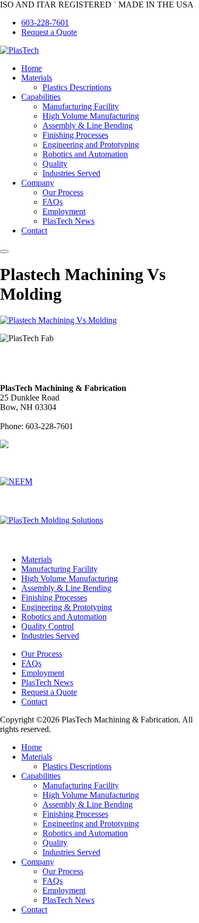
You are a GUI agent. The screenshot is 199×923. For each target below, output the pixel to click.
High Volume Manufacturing (90, 115)
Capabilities (40, 96)
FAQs (52, 201)
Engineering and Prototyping (90, 144)
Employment (63, 211)
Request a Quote (49, 32)
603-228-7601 (45, 22)
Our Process (62, 192)
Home (31, 68)
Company (37, 182)
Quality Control (47, 626)
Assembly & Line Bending (87, 125)
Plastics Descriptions (76, 87)
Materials (36, 77)
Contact (34, 230)
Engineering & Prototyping (66, 607)
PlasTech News (68, 220)
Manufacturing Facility (80, 106)
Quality (54, 163)
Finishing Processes (75, 135)
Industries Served (71, 173)
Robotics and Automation (85, 154)
